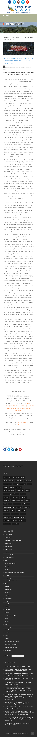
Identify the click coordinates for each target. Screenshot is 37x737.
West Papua (22, 520)
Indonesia (15, 494)
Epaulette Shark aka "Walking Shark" (15, 572)
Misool (27, 500)
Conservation (28, 480)
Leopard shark (14, 497)
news (26, 67)
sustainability (15, 514)
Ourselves (19, 410)
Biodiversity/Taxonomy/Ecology (13, 540)
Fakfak (27, 490)
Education (7, 569)
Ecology (7, 566)
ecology (12, 487)
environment (20, 490)
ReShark (7, 612)
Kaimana (6, 497)
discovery (22, 484)
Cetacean (7, 552)
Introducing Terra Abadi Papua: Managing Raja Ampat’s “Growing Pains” (18, 683)
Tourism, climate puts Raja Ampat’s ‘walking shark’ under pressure (19, 678)
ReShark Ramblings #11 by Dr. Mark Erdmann (17, 666)
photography (7, 507)
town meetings (7, 517)
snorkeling (6, 514)
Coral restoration (9, 558)
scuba (18, 510)
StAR (6, 624)
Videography (8, 650)
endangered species (9, 490)
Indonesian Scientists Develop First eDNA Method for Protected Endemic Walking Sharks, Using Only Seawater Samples (19, 718)
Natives (7, 586)
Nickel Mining (8, 592)
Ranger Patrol (8, 601)
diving (5, 487)
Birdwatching (8, 546)
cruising (16, 484)
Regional (7, 607)
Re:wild (7, 604)
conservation (19, 480)
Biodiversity (8, 537)
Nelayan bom (8, 589)
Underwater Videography (11, 644)
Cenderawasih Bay (8, 480)
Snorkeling (7, 621)
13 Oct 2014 (7, 66)
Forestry (7, 575)
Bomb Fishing (8, 549)
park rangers (26, 504)
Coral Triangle (17, 67)
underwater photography (10, 520)
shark (23, 510)
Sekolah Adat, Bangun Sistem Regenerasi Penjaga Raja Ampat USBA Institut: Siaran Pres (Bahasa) (19, 674)
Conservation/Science (23, 36)
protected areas (17, 507)
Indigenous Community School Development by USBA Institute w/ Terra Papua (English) (18, 669)
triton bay (16, 517)
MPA (5, 504)
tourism (23, 514)
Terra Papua (8, 630)
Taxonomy (8, 627)
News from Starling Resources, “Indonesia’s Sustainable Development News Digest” (17, 703)
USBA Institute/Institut (11, 647)
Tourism (7, 633)
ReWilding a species (10, 615)
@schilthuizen (21, 425)
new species (17, 504)
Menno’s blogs (22, 422)
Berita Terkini (7, 477)
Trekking (7, 638)
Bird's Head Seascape (10, 36)
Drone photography (10, 563)
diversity (29, 484)
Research (7, 609)
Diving (6, 560)
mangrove (23, 497)
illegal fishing (7, 494)
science (4, 69)
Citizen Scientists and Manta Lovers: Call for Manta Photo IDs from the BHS (19, 707)
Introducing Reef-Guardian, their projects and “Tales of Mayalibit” (17, 724)
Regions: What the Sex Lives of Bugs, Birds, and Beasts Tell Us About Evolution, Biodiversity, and (20, 408)
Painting (7, 595)
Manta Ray (6, 500)
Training (7, 635)
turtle (22, 517)
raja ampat (26, 507)
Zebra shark (16, 524)
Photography (8, 598)
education (23, 67)
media (6, 584)
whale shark (7, 524)
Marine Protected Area (17, 500)
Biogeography (9, 543)
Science (29, 67)
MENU (7, 16)
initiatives (23, 494)
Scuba (6, 618)
